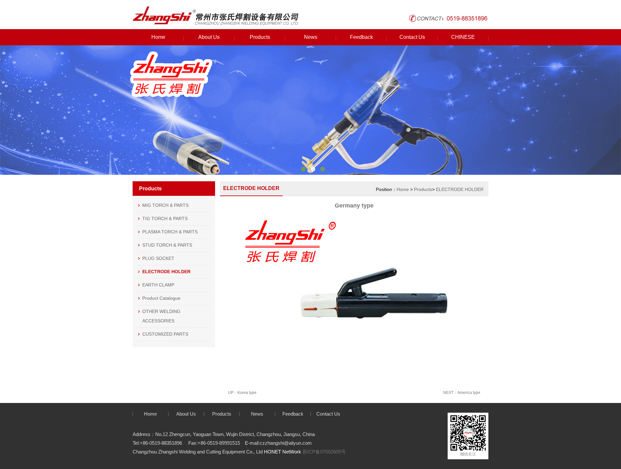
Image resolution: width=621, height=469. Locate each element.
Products (260, 37)
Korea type (246, 392)
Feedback (361, 37)
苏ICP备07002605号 (324, 451)
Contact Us (412, 37)
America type (468, 392)
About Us (209, 37)
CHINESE (463, 37)
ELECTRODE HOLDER (460, 189)
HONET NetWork (282, 451)
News (310, 37)
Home (158, 37)
